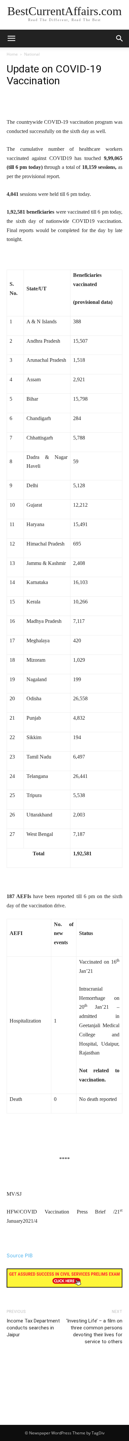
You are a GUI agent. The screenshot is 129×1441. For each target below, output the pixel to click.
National (32, 54)
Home (12, 54)
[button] (119, 38)
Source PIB (20, 1255)
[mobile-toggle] (11, 38)
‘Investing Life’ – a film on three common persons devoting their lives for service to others (94, 1331)
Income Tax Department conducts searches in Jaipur (33, 1328)
